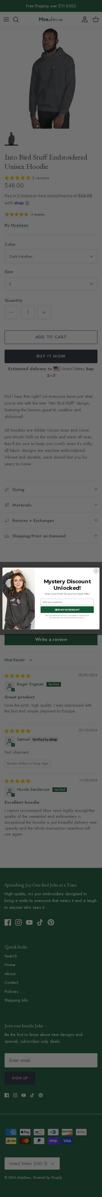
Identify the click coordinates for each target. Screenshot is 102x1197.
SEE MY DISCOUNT (67, 609)
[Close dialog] (96, 571)
